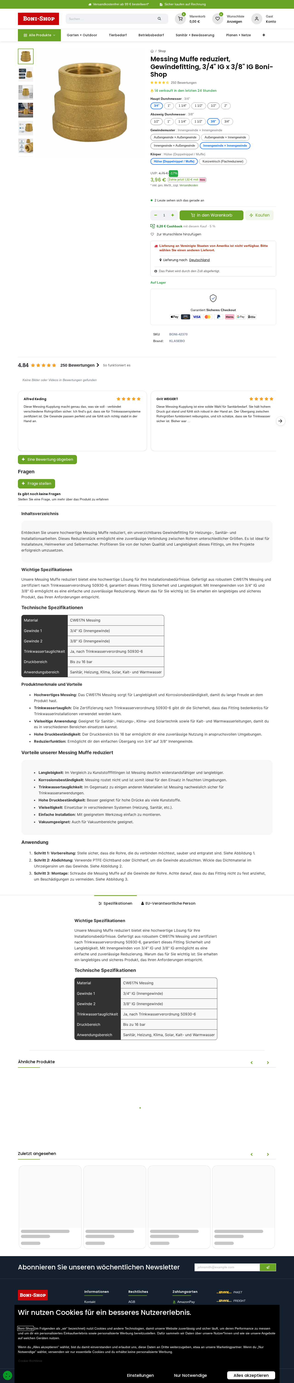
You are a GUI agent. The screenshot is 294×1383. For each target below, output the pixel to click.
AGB (132, 1302)
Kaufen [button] (262, 215)
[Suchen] (159, 18)
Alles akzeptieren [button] (251, 1375)
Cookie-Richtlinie (30, 1361)
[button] (187, 179)
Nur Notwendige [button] (190, 1375)
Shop (162, 51)
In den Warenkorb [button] (214, 215)
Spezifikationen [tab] (117, 903)
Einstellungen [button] (140, 1375)
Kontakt (89, 1302)
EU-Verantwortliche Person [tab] (170, 903)
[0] (180, 18)
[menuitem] (39, 35)
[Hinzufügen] (173, 215)
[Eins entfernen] (155, 215)
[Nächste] (280, 421)
